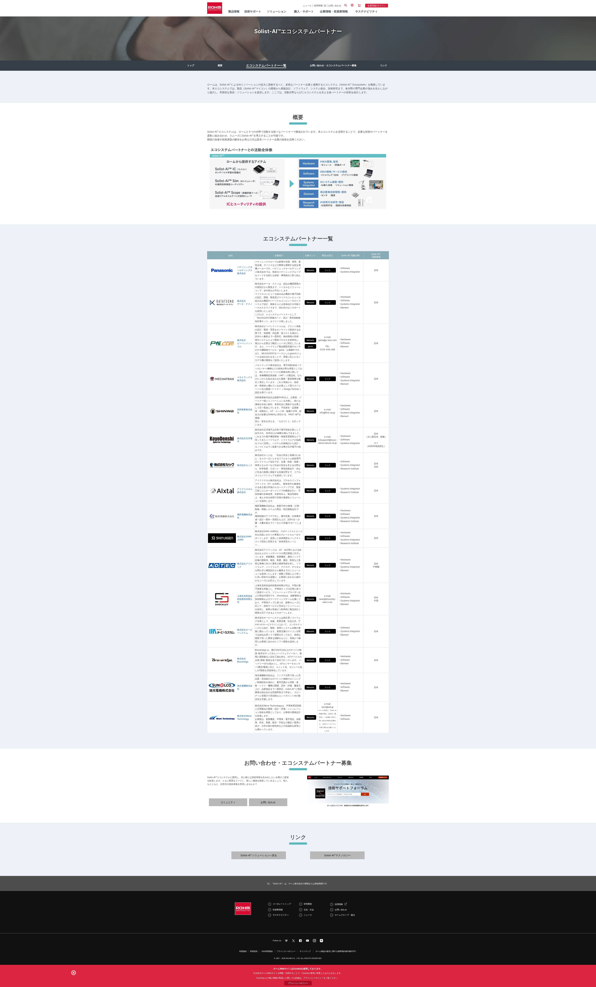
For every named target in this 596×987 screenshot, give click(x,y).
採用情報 (318, 5)
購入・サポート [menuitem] (304, 11)
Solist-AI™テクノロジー (337, 855)
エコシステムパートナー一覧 (266, 65)
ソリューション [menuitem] (276, 11)
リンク (383, 65)
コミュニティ (228, 802)
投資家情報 (278, 909)
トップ (190, 65)
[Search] (346, 4)
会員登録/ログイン (377, 5)
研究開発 (308, 904)
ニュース (307, 5)
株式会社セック (244, 465)
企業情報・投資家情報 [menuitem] (334, 11)
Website (310, 270)
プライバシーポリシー (286, 951)
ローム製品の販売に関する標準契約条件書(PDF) (336, 951)
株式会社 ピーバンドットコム (244, 343)
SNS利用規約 (267, 951)
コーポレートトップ (282, 904)
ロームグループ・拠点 (345, 915)
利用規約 (243, 951)
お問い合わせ (334, 5)
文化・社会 (309, 909)
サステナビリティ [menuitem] (366, 11)
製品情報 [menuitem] (233, 11)
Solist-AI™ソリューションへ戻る (259, 855)
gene (310, 346)
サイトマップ (305, 951)
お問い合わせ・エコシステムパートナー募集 (333, 65)
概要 (220, 65)
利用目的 (253, 951)
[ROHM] (214, 9)
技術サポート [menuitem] (252, 11)
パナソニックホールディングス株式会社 (244, 270)
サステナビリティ (281, 915)
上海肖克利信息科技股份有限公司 (244, 599)
